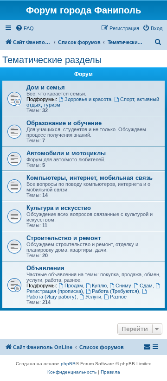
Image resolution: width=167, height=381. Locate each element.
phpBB (68, 363)
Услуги (93, 296)
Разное (118, 296)
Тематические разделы (52, 60)
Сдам (146, 285)
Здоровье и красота (87, 99)
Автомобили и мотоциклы (66, 153)
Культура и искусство (58, 207)
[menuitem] (24, 28)
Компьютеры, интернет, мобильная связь (89, 177)
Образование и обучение (64, 123)
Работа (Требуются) (115, 291)
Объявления (45, 268)
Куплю (99, 285)
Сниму (123, 285)
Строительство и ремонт (63, 238)
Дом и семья (45, 87)
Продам (73, 285)
